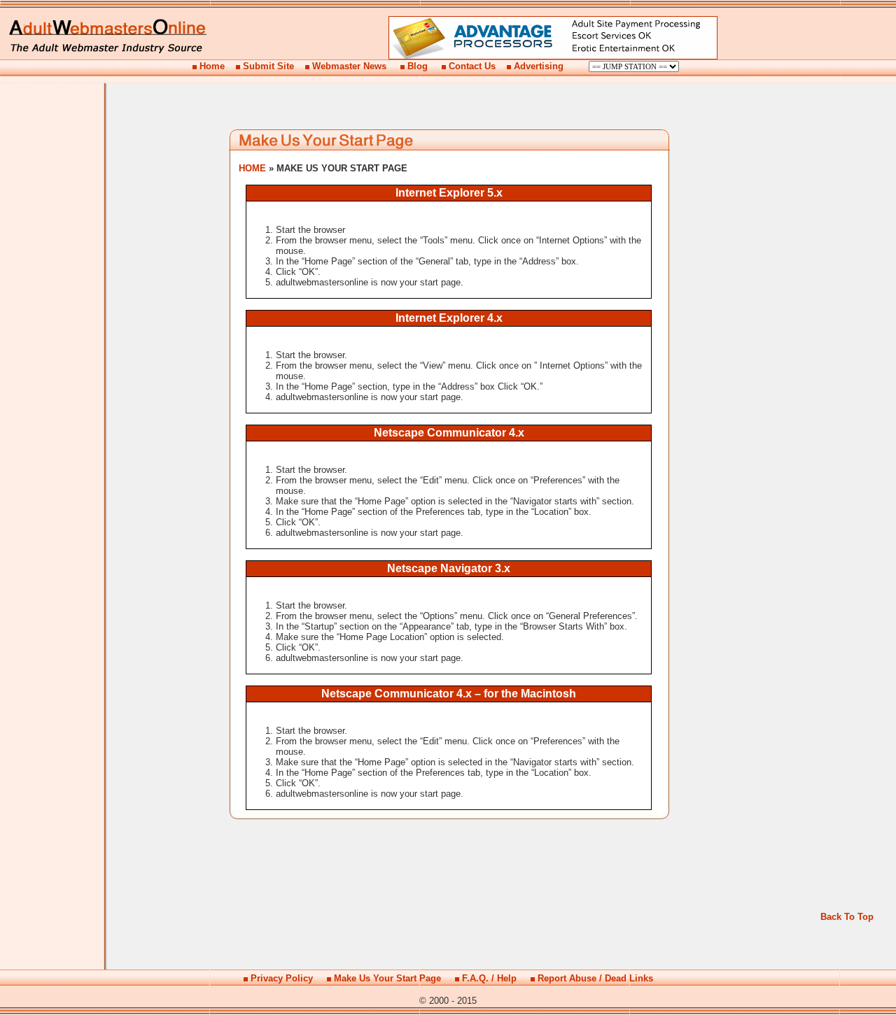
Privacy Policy (282, 978)
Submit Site (268, 66)
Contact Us (472, 66)
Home (212, 66)
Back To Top (847, 916)
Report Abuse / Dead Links (595, 978)
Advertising (539, 66)
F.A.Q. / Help (489, 978)
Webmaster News (349, 66)
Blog (417, 66)
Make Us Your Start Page (387, 978)
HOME (252, 168)
